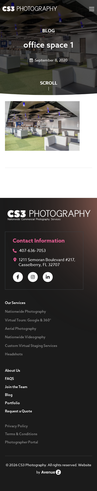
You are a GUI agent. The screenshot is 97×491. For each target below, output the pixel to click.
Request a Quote (18, 411)
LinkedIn (48, 277)
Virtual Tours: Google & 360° (28, 320)
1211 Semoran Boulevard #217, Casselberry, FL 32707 (47, 262)
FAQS (9, 378)
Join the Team (16, 387)
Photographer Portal (21, 442)
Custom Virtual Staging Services (31, 345)
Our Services (15, 303)
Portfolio (12, 403)
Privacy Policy (16, 426)
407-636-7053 (32, 251)
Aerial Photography (20, 328)
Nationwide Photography (25, 311)
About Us (12, 370)
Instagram (33, 277)
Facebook (18, 277)
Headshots (14, 354)
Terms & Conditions (21, 434)
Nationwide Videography (25, 337)
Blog (8, 395)
